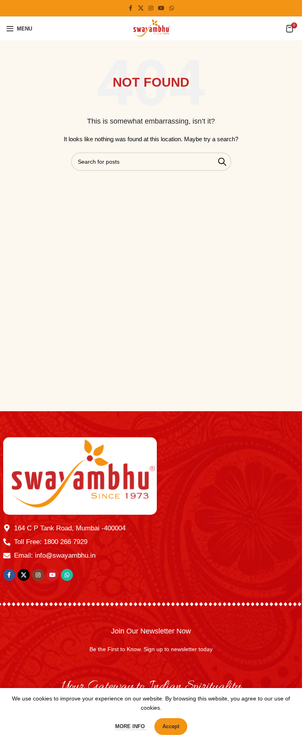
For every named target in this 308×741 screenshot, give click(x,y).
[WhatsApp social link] (171, 8)
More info (130, 726)
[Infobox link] (151, 641)
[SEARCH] (222, 161)
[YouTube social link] (161, 8)
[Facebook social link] (131, 8)
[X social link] (141, 8)
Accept (170, 726)
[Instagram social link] (151, 8)
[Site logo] (151, 28)
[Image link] (80, 475)
